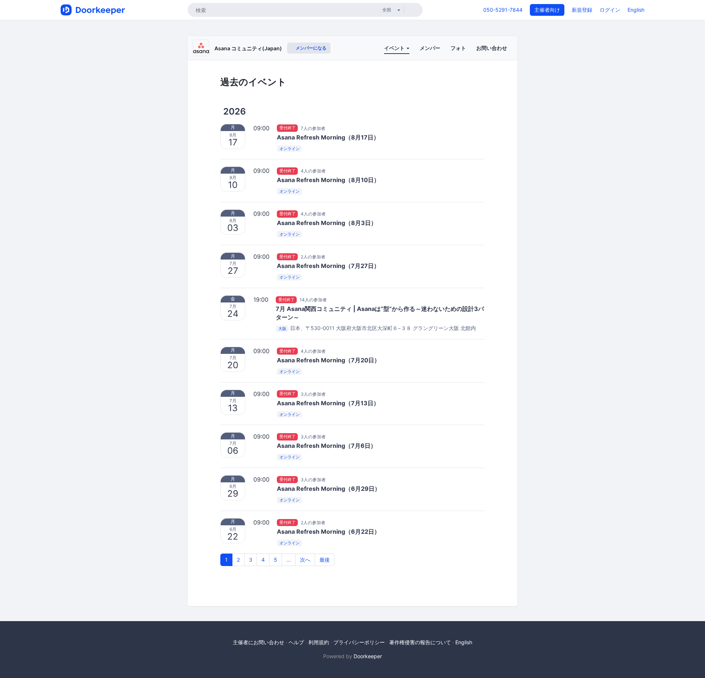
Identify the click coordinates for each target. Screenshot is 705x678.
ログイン (610, 10)
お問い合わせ (491, 48)
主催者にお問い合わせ (258, 642)
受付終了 (287, 128)
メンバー (430, 48)
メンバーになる (310, 48)
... (288, 559)
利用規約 (318, 642)
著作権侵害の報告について (420, 642)
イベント (395, 48)
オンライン (289, 148)
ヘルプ (296, 642)
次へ (305, 559)
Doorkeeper (368, 656)
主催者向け (547, 10)
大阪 (282, 328)
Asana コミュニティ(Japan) (248, 48)
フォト (458, 48)
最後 (324, 559)
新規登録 (582, 10)
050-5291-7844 (503, 10)
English (636, 10)
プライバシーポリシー (359, 642)
